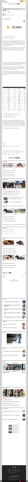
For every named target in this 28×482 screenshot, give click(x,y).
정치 (9, 469)
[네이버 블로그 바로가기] (18, 476)
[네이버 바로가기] (16, 476)
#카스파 (15, 150)
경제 (3, 7)
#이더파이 (4, 151)
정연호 (5, 14)
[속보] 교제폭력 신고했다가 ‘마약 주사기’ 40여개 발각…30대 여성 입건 (12, 114)
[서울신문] (5, 1)
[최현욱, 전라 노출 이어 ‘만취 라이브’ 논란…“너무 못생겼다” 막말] (23, 415)
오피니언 (4, 348)
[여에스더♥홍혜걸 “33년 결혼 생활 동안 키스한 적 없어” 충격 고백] (23, 411)
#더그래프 (13, 154)
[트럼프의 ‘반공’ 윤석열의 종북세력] (23, 351)
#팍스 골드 (9, 154)
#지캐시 (4, 150)
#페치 (12, 150)
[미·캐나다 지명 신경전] (23, 355)
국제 (18, 469)
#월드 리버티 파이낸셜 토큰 (16, 151)
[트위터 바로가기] (11, 476)
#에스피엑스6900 (8, 150)
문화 (12, 470)
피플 (9, 472)
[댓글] (8, 12)
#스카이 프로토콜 (5, 154)
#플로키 (7, 151)
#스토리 (21, 150)
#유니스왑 (18, 150)
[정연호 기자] (3, 15)
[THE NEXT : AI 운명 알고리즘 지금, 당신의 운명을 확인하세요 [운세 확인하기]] (14, 158)
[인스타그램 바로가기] (14, 476)
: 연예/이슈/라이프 (6, 408)
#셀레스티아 (11, 151)
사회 (12, 469)
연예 (15, 472)
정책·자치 (9, 470)
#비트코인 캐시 (21, 151)
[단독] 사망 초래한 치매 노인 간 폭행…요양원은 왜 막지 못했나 (11, 113)
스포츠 (12, 472)
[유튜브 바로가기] (13, 476)
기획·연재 (4, 361)
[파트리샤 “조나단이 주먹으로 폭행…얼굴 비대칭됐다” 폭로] (23, 419)
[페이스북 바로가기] (10, 476)
